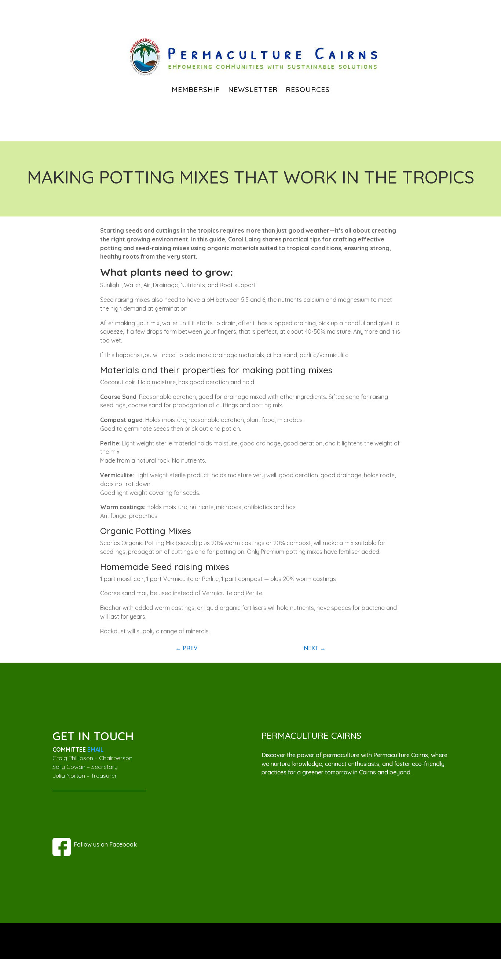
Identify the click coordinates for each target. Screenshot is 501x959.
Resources (308, 89)
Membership (196, 89)
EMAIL (95, 749)
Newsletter (253, 89)
